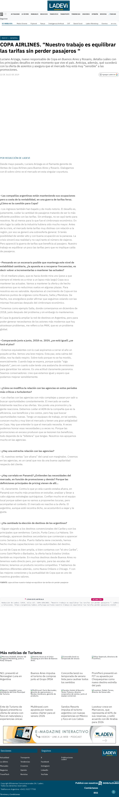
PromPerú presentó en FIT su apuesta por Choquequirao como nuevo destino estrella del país (104, 679)
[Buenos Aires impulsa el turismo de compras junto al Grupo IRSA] (44, 663)
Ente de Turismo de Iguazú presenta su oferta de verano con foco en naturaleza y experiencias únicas (11, 713)
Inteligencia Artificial (56, 24)
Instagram (45, 766)
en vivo (113, 24)
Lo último (25, 14)
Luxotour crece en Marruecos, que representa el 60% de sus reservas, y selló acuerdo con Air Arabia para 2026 (104, 714)
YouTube (44, 774)
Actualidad (15, 14)
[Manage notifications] (113, 792)
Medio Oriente (22, 24)
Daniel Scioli (78, 24)
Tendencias (75, 14)
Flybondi (34, 24)
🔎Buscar (112, 14)
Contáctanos (91, 787)
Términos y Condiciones (10, 794)
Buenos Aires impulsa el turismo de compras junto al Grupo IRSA (43, 676)
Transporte (64, 14)
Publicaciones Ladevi (67, 758)
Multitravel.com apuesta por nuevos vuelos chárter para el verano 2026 (43, 711)
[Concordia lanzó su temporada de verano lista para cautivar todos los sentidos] (74, 663)
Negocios (44, 14)
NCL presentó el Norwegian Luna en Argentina (11, 676)
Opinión (95, 14)
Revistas (103, 14)
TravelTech (54, 14)
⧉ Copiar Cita (97, 599)
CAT (68, 24)
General (14, 38)
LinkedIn (44, 770)
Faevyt (42, 24)
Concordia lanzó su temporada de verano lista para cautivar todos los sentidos (74, 677)
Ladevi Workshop (92, 24)
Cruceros (86, 14)
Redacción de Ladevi (17, 157)
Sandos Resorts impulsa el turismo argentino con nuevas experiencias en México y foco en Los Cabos (74, 713)
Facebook (45, 762)
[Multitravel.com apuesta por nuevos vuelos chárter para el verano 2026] (44, 697)
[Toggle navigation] (5, 14)
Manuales (34, 14)
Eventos (105, 24)
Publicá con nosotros (86, 783)
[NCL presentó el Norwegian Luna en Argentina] (13, 663)
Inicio (5, 38)
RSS (96, 792)
